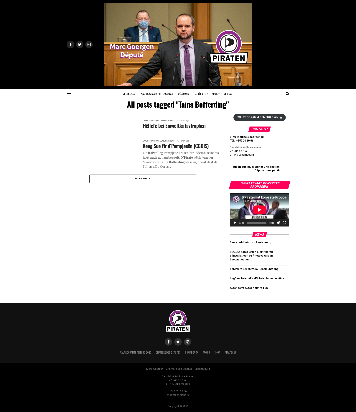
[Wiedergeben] (235, 223)
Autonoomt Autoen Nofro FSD (249, 288)
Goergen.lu (129, 94)
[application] (259, 209)
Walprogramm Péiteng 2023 (157, 94)
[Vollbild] (284, 223)
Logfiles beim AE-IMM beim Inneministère (257, 278)
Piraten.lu (231, 352)
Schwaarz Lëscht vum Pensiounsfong (254, 269)
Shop (217, 352)
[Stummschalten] (278, 223)
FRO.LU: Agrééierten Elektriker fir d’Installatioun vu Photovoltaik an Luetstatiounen (251, 255)
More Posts (143, 178)
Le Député (200, 94)
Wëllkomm (183, 94)
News (214, 94)
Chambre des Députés (168, 352)
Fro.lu (206, 352)
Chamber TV (191, 352)
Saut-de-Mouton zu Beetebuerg (250, 242)
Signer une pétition (267, 166)
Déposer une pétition (268, 170)
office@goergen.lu (252, 137)
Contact (229, 94)
